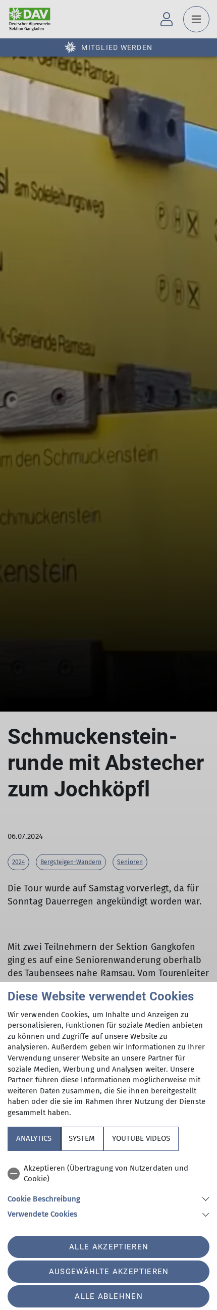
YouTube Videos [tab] (141, 1138)
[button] (108, 1198)
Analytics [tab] (33, 1138)
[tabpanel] (108, 1189)
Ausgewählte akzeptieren (109, 1271)
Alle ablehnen (108, 1296)
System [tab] (82, 1138)
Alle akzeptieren (108, 1246)
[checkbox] (108, 1174)
